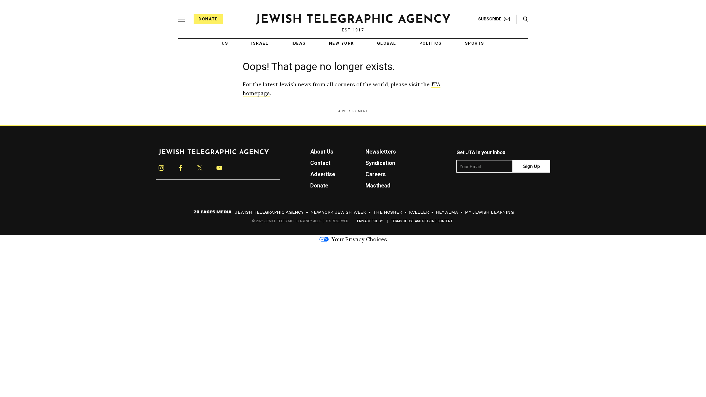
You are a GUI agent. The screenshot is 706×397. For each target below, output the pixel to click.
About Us (321, 151)
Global (386, 43)
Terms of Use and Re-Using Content (422, 221)
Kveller (419, 212)
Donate (208, 19)
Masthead (378, 185)
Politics (430, 43)
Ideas (299, 43)
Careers (375, 174)
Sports (474, 43)
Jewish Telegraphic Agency (269, 212)
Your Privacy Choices (359, 239)
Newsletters (380, 151)
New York (341, 43)
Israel (259, 43)
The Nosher (387, 212)
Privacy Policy (370, 221)
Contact (320, 163)
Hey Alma (447, 212)
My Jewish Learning (489, 212)
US (225, 43)
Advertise (322, 174)
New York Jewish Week (338, 212)
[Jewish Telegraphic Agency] (214, 154)
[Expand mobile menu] (181, 19)
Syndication (380, 163)
